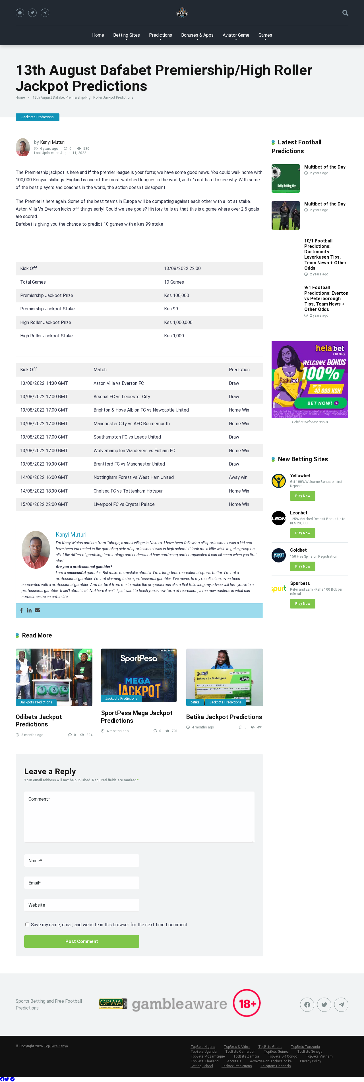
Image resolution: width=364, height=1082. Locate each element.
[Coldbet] (279, 561)
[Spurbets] (279, 594)
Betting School (202, 1066)
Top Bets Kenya (56, 1046)
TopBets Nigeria (203, 1047)
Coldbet (298, 550)
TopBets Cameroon (240, 1052)
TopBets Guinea (276, 1052)
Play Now (302, 496)
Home (98, 35)
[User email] (37, 611)
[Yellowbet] (279, 486)
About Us (234, 1061)
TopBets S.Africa (237, 1047)
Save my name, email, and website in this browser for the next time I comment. (110, 924)
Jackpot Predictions (237, 1066)
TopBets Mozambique (208, 1056)
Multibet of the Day (325, 167)
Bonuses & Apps (197, 35)
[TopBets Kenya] (182, 12)
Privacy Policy (310, 1061)
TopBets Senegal (310, 1052)
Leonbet (299, 513)
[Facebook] (20, 13)
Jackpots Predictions (37, 117)
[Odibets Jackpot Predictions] (54, 677)
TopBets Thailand (205, 1061)
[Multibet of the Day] (286, 191)
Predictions (160, 35)
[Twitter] (32, 13)
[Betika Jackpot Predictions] (224, 677)
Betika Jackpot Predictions (224, 716)
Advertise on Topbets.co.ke (270, 1061)
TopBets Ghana (270, 1047)
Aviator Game (236, 35)
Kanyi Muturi (52, 142)
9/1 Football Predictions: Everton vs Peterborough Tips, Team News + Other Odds (326, 298)
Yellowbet (300, 475)
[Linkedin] (29, 611)
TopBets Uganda (204, 1052)
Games (265, 35)
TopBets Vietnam (319, 1056)
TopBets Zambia (246, 1056)
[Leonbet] (279, 523)
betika (195, 702)
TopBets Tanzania (305, 1047)
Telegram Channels (275, 1066)
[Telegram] (12, 1079)
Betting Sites (126, 35)
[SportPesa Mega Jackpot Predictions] (139, 675)
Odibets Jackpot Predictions (39, 720)
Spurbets (300, 583)
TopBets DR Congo (282, 1056)
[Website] (45, 13)
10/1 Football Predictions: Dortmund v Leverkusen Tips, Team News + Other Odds (325, 254)
